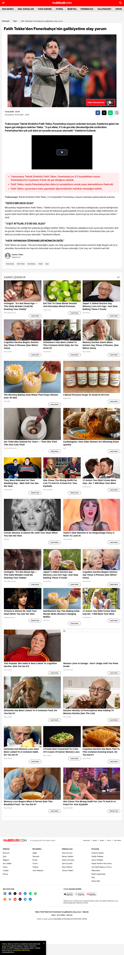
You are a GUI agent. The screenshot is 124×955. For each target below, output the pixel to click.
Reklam (95, 840)
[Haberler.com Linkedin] (25, 894)
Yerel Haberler (37, 870)
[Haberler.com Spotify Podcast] (35, 894)
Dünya (5, 874)
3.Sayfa (5, 870)
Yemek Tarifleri (67, 870)
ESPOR (119, 9)
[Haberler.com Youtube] (15, 899)
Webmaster (96, 870)
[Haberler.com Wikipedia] (10, 899)
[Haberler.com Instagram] (20, 894)
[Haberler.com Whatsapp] (30, 894)
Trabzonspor (10, 264)
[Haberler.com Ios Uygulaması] (68, 894)
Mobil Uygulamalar (98, 874)
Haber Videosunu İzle (96, 102)
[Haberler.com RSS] (5, 899)
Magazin (6, 860)
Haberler (6, 849)
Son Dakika (7, 863)
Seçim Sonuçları (68, 860)
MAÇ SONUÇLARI (26, 9)
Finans (34, 860)
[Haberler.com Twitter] (15, 894)
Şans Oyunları (67, 863)
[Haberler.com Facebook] (10, 894)
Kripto (5, 867)
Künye (109, 840)
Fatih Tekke (21, 264)
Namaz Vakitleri (68, 856)
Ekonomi (6, 853)
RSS (93, 877)
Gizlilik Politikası (97, 856)
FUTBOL (59, 9)
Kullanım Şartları (98, 853)
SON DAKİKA (8, 9)
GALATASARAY (104, 9)
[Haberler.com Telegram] (25, 899)
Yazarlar (35, 867)
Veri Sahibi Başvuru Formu (102, 867)
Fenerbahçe (31, 264)
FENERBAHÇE (87, 9)
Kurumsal (95, 849)
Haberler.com (67, 849)
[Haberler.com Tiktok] (20, 899)
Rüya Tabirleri (67, 867)
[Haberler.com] (15, 840)
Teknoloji (35, 856)
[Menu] (3, 2)
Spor (15, 21)
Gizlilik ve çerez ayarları (45, 919)
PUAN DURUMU (45, 9)
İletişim (102, 840)
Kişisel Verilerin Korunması (102, 863)
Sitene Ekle (96, 881)
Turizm (35, 863)
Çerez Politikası (97, 860)
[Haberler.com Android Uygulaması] (80, 894)
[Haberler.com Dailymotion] (30, 899)
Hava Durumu (67, 853)
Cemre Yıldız (17, 254)
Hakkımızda (86, 840)
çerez (4, 946)
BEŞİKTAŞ (71, 9)
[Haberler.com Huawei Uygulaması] (91, 894)
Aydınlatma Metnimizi (21, 950)
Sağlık (34, 853)
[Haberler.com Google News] (5, 894)
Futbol (40, 264)
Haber (53, 915)
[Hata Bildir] (57, 919)
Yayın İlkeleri (117, 840)
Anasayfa (5, 21)
